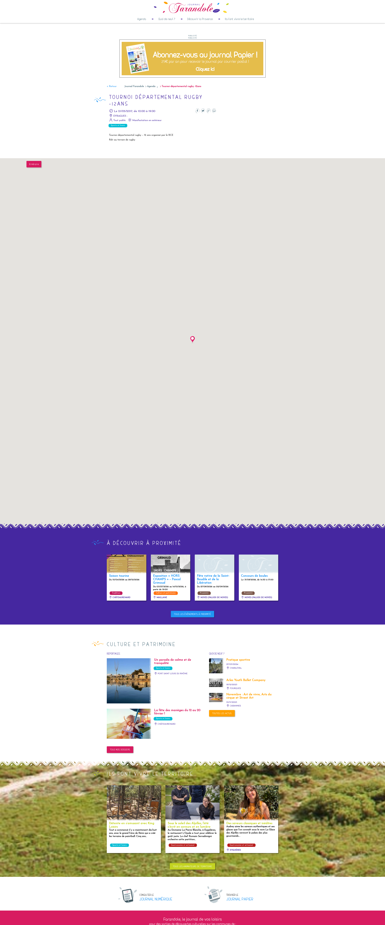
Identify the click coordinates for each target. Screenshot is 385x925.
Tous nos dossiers (120, 749)
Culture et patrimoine (166, 593)
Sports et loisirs (118, 125)
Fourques (235, 688)
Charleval (235, 668)
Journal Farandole (134, 86)
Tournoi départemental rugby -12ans (181, 86)
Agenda (141, 19)
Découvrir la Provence (200, 19)
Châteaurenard (121, 598)
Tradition (116, 593)
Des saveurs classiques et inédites (249, 823)
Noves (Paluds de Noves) (214, 598)
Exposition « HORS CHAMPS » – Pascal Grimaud (167, 579)
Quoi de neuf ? (166, 19)
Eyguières (235, 850)
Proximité (204, 593)
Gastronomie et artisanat (183, 845)
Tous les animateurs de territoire (192, 866)
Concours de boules (254, 575)
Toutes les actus (222, 713)
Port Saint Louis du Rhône (172, 674)
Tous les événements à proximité (192, 614)
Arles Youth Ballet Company (245, 680)
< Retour (112, 86)
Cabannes (235, 706)
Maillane (161, 598)
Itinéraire (34, 164)
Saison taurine (119, 575)
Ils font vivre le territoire (239, 19)
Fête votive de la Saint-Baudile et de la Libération (213, 579)
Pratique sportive (238, 659)
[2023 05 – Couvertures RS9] (192, 58)
